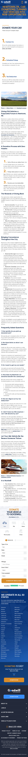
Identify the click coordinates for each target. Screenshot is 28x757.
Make (2, 550)
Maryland (3, 648)
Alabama (3, 607)
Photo (3, 108)
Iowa (2, 638)
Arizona (3, 611)
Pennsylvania (18, 631)
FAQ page (4, 429)
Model (3, 555)
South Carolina (18, 636)
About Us (4, 703)
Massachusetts (5, 650)
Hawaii (3, 629)
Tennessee (17, 640)
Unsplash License (21, 108)
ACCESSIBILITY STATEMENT (8, 738)
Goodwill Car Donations (7, 135)
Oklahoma (17, 627)
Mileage (3, 561)
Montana (17, 607)
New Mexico (18, 617)
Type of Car (4, 544)
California (3, 615)
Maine (2, 646)
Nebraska (17, 609)
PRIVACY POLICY (6, 731)
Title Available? (5, 573)
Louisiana (3, 644)
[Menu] (26, 2)
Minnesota (4, 654)
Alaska (3, 609)
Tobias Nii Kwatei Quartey (13, 476)
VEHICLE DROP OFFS (14, 735)
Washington (18, 650)
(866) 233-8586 (6, 48)
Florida (3, 625)
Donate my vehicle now (14, 580)
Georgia (3, 627)
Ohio (16, 625)
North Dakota (18, 623)
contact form (16, 431)
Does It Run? (4, 567)
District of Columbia (6, 623)
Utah (16, 644)
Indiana (3, 636)
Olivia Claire (9, 108)
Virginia (17, 648)
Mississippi (4, 656)
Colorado (3, 617)
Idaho (2, 631)
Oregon (17, 629)
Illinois (2, 634)
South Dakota (18, 638)
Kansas (3, 640)
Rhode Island (18, 634)
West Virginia (18, 652)
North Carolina (18, 621)
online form (8, 454)
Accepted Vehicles (7, 712)
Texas (16, 642)
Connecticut (4, 619)
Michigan (3, 652)
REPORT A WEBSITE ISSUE (14, 733)
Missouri (3, 658)
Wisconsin (17, 654)
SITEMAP (24, 731)
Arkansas (3, 613)
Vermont (17, 646)
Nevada (17, 611)
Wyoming (17, 656)
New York (17, 619)
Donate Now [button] (14, 680)
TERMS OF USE (16, 731)
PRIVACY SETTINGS (22, 738)
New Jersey (18, 615)
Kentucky (3, 642)
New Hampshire (19, 613)
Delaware (3, 621)
